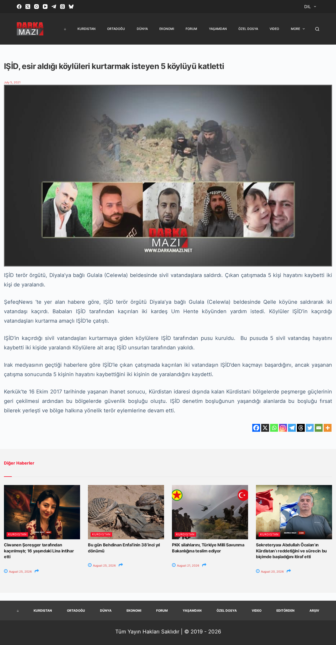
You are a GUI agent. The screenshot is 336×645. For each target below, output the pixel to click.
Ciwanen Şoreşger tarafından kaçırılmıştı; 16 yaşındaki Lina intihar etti (39, 550)
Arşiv (314, 610)
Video (274, 29)
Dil (307, 6)
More (295, 29)
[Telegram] (53, 6)
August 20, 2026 (272, 571)
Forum (191, 29)
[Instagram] (36, 6)
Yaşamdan (218, 29)
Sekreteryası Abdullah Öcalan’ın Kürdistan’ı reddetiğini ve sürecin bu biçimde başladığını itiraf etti (291, 550)
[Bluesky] (71, 6)
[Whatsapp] (274, 428)
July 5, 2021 (12, 82)
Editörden (285, 610)
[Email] (319, 428)
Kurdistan (86, 29)
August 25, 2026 (20, 571)
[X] (265, 428)
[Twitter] (310, 428)
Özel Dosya (248, 29)
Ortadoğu (116, 29)
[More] (328, 428)
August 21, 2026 (187, 565)
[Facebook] (19, 6)
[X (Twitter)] (27, 6)
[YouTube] (45, 6)
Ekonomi (166, 29)
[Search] (317, 29)
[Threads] (62, 6)
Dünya (142, 29)
